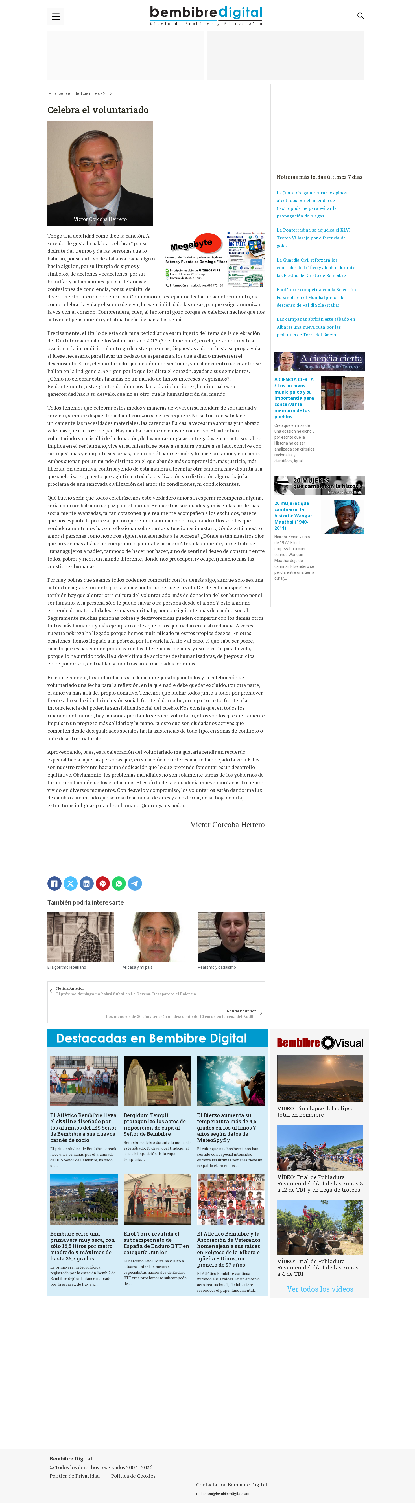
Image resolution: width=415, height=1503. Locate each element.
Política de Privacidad (75, 1475)
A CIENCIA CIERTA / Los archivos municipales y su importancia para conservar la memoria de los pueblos (294, 398)
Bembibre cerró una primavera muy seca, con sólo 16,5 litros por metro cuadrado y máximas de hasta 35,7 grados (82, 1246)
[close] (55, 16)
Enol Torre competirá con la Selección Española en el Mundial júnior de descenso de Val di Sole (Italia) (316, 297)
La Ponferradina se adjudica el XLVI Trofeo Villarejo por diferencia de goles (314, 238)
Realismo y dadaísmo (217, 967)
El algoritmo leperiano (66, 967)
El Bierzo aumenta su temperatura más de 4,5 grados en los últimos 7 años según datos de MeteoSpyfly (226, 1127)
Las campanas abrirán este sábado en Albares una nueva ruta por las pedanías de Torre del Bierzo (316, 327)
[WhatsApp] (119, 883)
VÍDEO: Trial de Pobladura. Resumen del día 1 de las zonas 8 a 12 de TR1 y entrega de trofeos (320, 1183)
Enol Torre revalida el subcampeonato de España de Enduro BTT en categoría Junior (156, 1243)
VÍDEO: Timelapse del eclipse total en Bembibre (315, 1111)
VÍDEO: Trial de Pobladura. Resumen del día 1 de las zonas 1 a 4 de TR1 (319, 1267)
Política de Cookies (133, 1475)
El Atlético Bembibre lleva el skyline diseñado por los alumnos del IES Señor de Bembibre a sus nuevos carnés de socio (83, 1127)
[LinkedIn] (87, 883)
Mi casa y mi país (137, 967)
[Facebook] (54, 883)
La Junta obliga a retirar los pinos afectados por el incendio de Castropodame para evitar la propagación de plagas (312, 204)
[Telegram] (135, 883)
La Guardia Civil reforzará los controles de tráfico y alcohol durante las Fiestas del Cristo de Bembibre (316, 267)
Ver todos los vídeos (320, 1289)
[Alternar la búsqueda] (360, 15)
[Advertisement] (157, 1377)
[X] (71, 883)
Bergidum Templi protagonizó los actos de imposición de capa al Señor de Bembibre (155, 1124)
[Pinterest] (103, 883)
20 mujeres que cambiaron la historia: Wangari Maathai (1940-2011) (294, 515)
